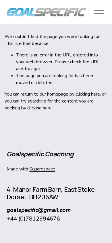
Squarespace (42, 169)
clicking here (88, 94)
